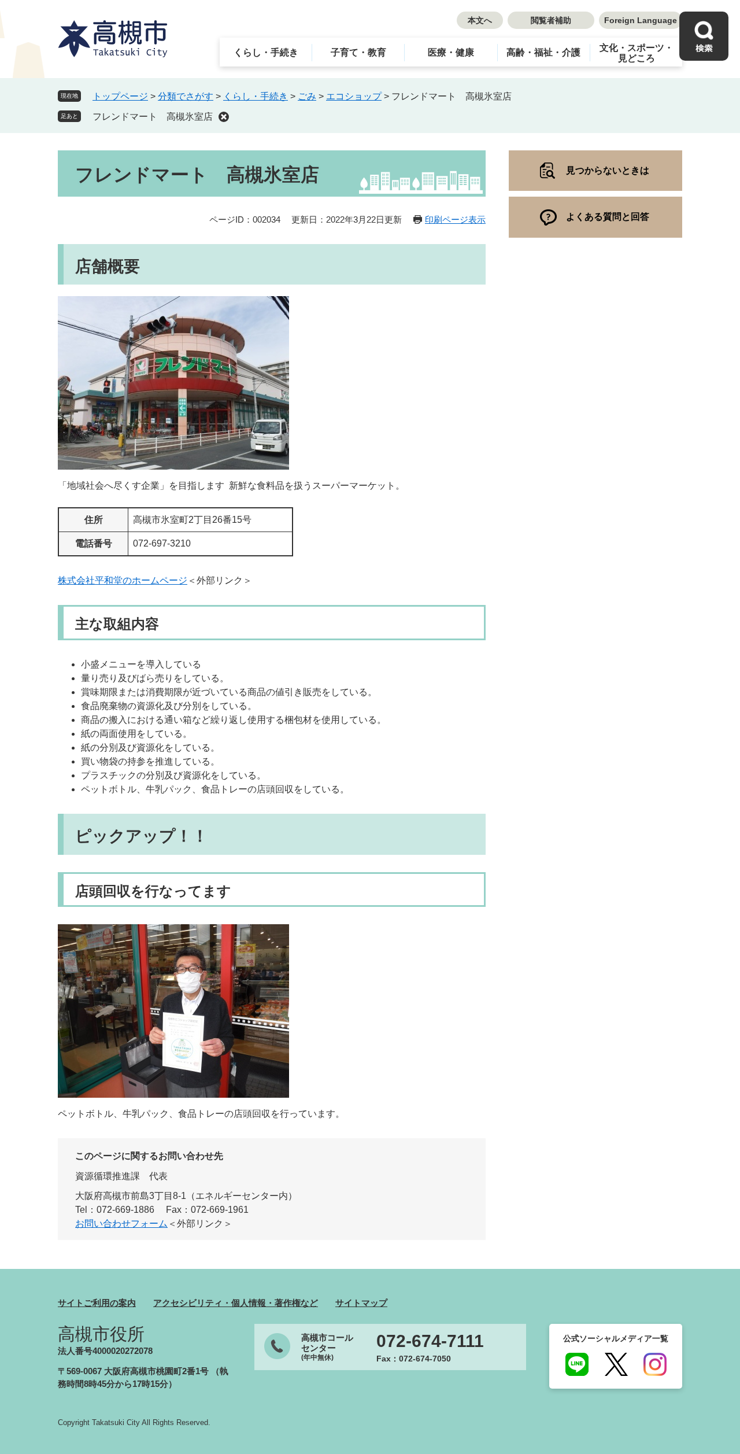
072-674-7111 (430, 1341)
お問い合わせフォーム (121, 1223)
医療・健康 (451, 52)
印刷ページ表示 (455, 219)
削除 (224, 117)
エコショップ (354, 96)
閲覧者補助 (551, 20)
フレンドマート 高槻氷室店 (152, 116)
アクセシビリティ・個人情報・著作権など (235, 1303)
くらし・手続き (266, 52)
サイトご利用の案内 (97, 1303)
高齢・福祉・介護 (543, 52)
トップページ (120, 96)
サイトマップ (361, 1303)
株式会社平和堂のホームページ (122, 580)
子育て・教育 (358, 52)
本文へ (480, 20)
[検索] (703, 36)
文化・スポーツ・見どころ (637, 53)
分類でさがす (185, 96)
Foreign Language (640, 20)
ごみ (307, 96)
